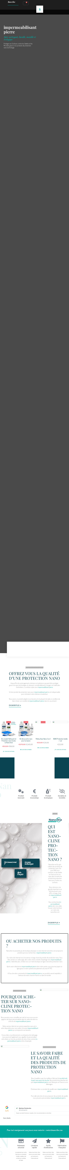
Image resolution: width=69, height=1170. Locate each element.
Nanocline (11, 2)
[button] (16, 1110)
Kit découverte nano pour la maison (26, 740)
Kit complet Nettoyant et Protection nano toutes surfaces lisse (8, 741)
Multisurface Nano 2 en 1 (43, 739)
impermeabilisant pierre (45, 687)
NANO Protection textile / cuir (60, 740)
